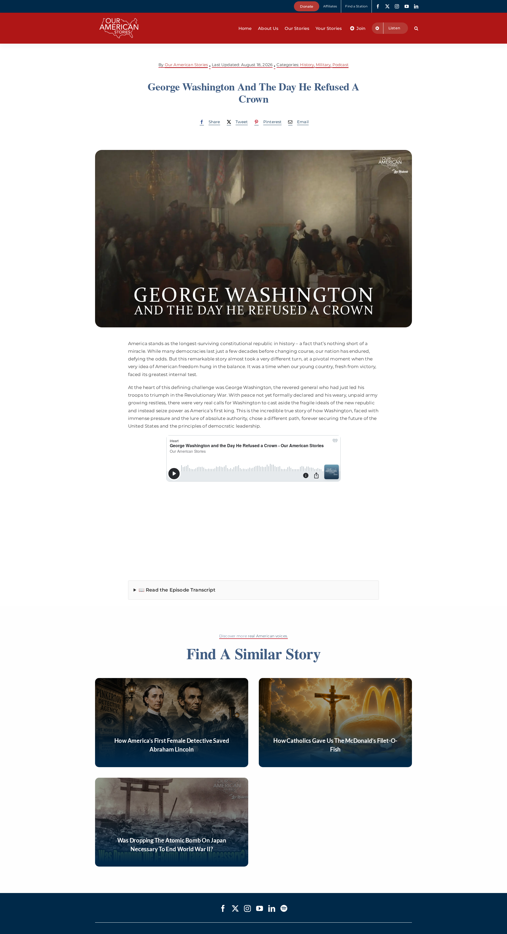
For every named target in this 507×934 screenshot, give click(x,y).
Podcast (340, 64)
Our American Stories (186, 64)
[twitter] (387, 6)
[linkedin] (416, 6)
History (307, 64)
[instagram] (397, 6)
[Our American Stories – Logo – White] (119, 14)
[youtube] (407, 6)
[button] (416, 28)
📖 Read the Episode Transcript (177, 590)
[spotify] (283, 908)
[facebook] (378, 6)
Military (323, 64)
